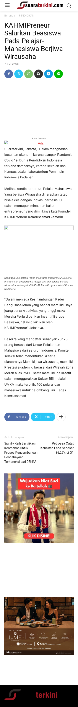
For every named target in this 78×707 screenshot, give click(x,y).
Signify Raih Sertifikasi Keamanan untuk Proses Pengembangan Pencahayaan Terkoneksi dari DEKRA (20, 452)
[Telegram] (48, 74)
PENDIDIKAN (26, 15)
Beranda (9, 15)
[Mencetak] (38, 74)
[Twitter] (18, 74)
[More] (61, 417)
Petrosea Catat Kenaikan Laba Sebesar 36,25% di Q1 (57, 448)
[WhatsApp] (28, 74)
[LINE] (58, 74)
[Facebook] (8, 74)
